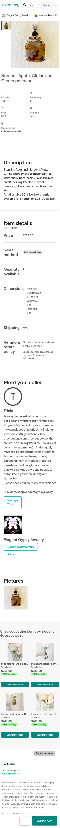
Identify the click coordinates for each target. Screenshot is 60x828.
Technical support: (11, 772)
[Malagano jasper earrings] (45, 665)
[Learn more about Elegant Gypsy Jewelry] (13, 525)
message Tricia (30, 355)
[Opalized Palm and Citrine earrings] (45, 715)
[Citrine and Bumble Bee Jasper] (15, 715)
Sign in (46, 5)
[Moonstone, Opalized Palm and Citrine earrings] (15, 665)
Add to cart (44, 821)
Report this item (44, 753)
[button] (29, 5)
